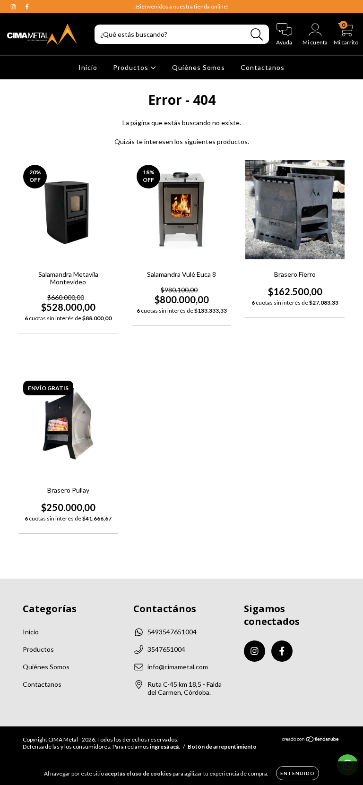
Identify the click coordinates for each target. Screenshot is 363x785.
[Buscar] (257, 35)
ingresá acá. (165, 746)
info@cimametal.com (177, 667)
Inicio (87, 67)
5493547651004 (172, 632)
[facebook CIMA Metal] (27, 6)
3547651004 (166, 649)
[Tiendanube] (310, 740)
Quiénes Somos (198, 67)
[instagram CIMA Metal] (14, 6)
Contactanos (263, 67)
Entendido (297, 773)
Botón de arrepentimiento (222, 746)
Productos (131, 67)
